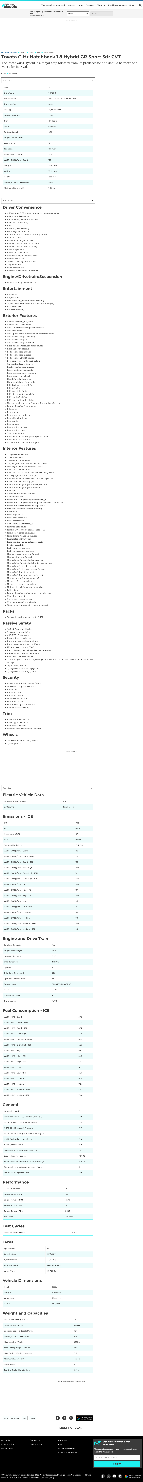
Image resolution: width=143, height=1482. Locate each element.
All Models (13, 74)
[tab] (48, 80)
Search (140, 5)
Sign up (117, 1464)
